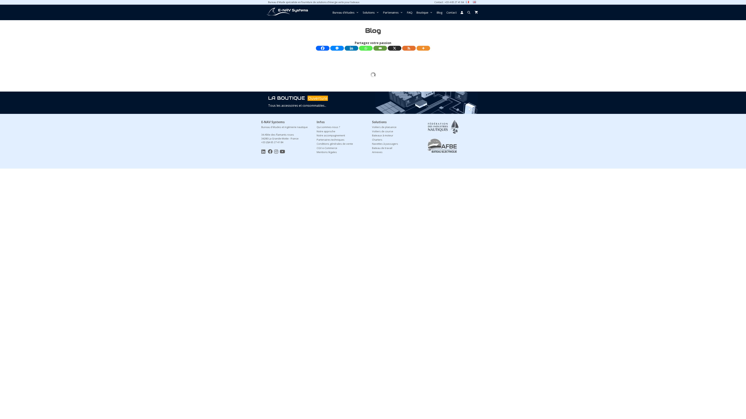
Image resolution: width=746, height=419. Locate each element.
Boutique (422, 12)
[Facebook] (322, 48)
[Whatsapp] (366, 48)
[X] (394, 48)
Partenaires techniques (330, 139)
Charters (377, 139)
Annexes (377, 152)
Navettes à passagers (385, 143)
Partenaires (391, 12)
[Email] (380, 48)
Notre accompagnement (331, 135)
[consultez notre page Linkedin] (263, 151)
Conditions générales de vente (335, 143)
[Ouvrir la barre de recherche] (469, 12)
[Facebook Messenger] (337, 48)
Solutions (369, 12)
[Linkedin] (351, 48)
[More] (423, 48)
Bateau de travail (382, 148)
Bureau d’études (343, 12)
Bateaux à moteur (382, 135)
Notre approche (326, 131)
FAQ (409, 12)
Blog (440, 12)
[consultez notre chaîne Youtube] (282, 151)
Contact (451, 12)
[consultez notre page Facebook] (270, 151)
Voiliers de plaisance (384, 127)
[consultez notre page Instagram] (276, 151)
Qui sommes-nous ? (328, 127)
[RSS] (409, 48)
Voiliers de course (382, 131)
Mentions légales (327, 152)
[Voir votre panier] (476, 12)
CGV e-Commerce (327, 148)
